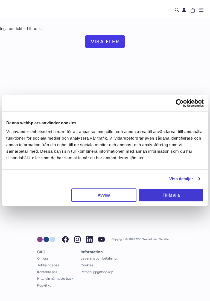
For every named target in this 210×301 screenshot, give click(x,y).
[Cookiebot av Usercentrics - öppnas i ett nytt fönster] (180, 103)
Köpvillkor (44, 285)
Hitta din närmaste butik (55, 278)
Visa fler (105, 41)
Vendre (164, 239)
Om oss (42, 258)
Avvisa (104, 195)
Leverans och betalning (98, 258)
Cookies (87, 265)
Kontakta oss (47, 272)
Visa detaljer (181, 178)
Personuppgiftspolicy (97, 272)
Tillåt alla (171, 195)
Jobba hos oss (48, 265)
